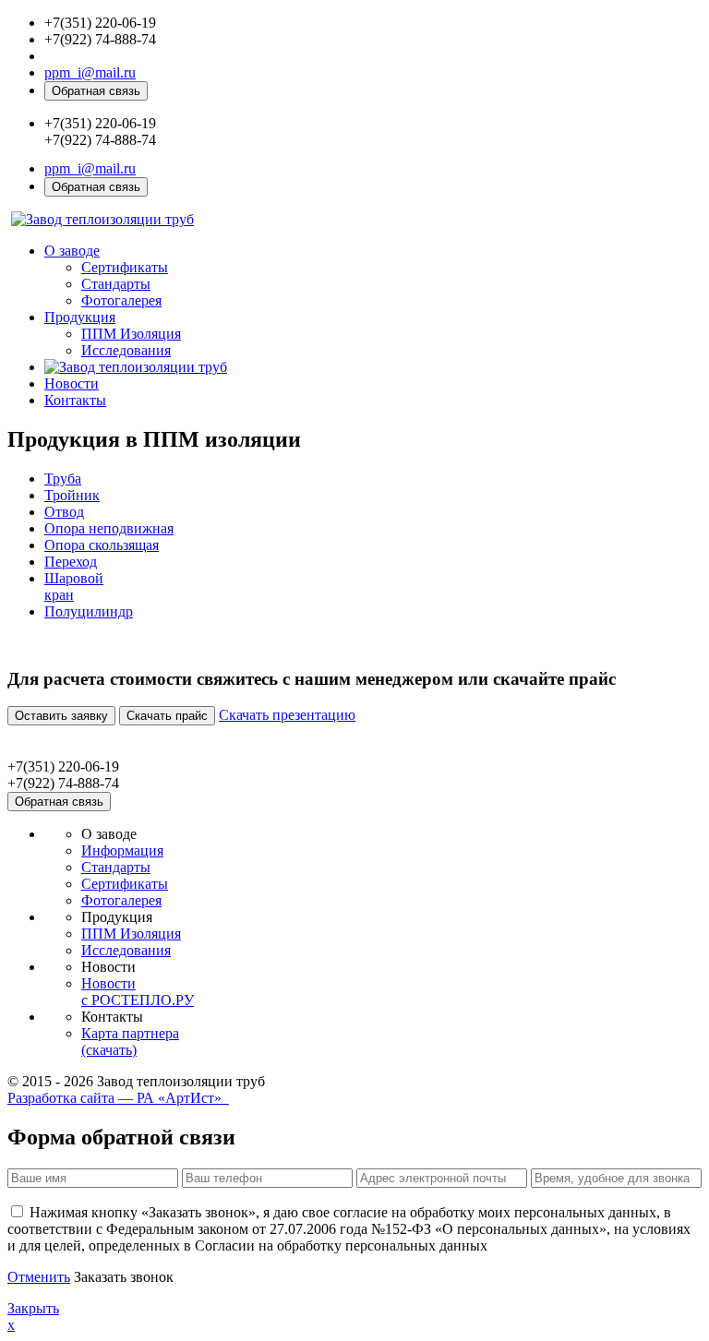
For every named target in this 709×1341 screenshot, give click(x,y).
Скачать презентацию (287, 715)
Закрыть (33, 1308)
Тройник (72, 495)
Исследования (126, 350)
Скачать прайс (167, 716)
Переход (70, 561)
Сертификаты (124, 267)
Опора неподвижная (109, 528)
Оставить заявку (61, 716)
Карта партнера (130, 1041)
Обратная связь (96, 91)
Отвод (64, 512)
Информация (122, 850)
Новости (71, 383)
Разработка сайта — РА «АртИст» (118, 1098)
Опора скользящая (101, 545)
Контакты (75, 400)
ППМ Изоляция (131, 333)
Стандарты (115, 284)
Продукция (79, 317)
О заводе (72, 250)
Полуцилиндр (88, 611)
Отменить (38, 1277)
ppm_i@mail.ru (90, 72)
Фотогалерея (121, 300)
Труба (62, 478)
